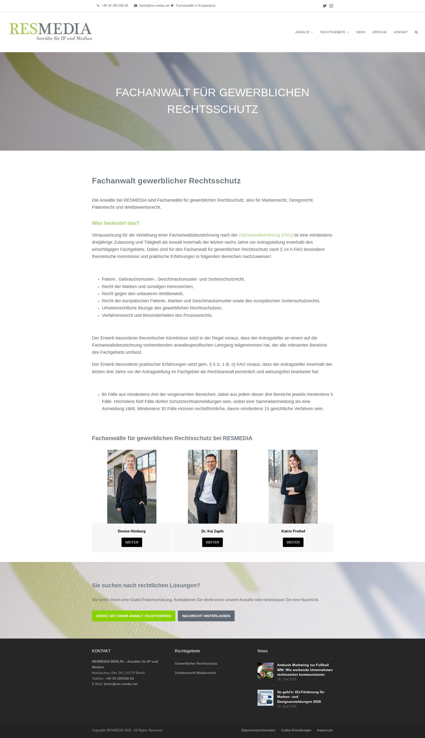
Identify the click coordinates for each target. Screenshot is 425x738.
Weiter (131, 542)
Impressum (325, 730)
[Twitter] (325, 6)
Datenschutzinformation (258, 730)
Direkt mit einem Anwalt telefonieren (133, 616)
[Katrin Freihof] (293, 486)
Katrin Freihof (293, 531)
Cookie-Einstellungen (296, 730)
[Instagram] (331, 6)
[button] (416, 32)
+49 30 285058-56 (119, 678)
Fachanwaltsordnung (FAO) (266, 235)
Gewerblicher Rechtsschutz (196, 663)
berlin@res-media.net (154, 5)
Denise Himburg (132, 531)
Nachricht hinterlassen (206, 616)
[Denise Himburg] (131, 486)
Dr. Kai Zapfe (212, 531)
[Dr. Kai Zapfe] (212, 486)
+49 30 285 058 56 (115, 5)
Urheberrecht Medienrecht (195, 673)
